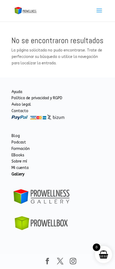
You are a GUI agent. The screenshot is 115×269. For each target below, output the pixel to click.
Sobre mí (19, 161)
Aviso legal (21, 104)
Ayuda (16, 92)
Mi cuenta (20, 167)
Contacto (19, 111)
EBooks (17, 155)
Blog (15, 136)
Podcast (18, 142)
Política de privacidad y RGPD (36, 98)
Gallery (17, 174)
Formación (20, 148)
